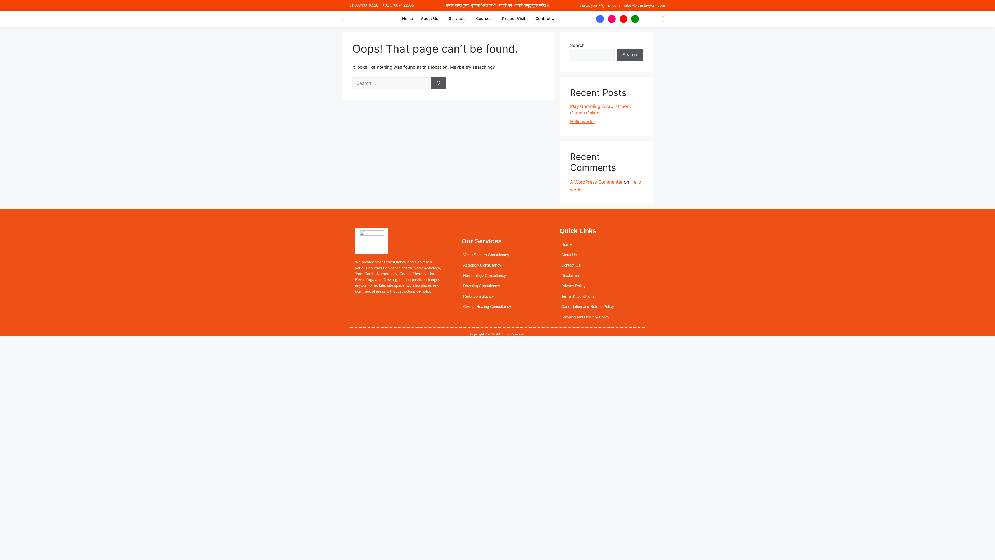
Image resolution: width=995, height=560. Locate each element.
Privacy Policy (573, 286)
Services (457, 18)
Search (577, 45)
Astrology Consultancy (482, 265)
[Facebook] (600, 19)
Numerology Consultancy (484, 275)
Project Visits (515, 18)
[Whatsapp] (635, 19)
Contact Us (546, 18)
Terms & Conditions (577, 296)
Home (407, 18)
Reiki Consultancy (478, 296)
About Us (429, 18)
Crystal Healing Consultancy (487, 306)
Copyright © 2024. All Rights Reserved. (497, 334)
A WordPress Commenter (596, 182)
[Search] (438, 83)
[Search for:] (391, 83)
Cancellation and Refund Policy (587, 306)
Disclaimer (570, 275)
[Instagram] (612, 19)
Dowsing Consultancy (481, 286)
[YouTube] (623, 19)
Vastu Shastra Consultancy (486, 255)
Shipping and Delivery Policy (585, 317)
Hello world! (582, 121)
